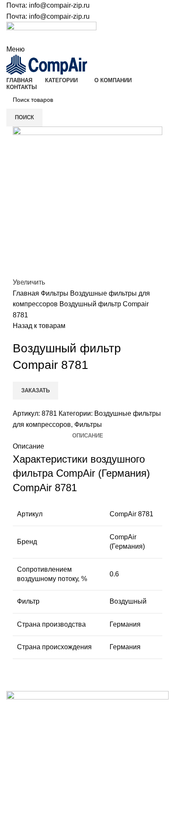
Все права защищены (51, 791)
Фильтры (55, 293)
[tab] (87, 436)
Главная (27, 293)
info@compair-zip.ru (59, 5)
